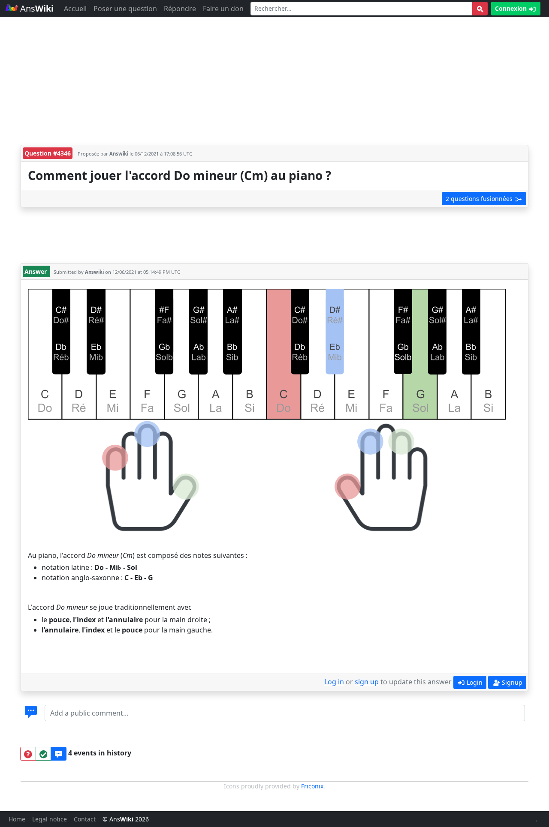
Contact (85, 819)
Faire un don (223, 8)
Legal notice (49, 819)
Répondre (180, 8)
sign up (367, 681)
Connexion (511, 8)
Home (17, 819)
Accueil (75, 8)
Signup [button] (511, 682)
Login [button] (474, 682)
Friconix (312, 786)
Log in (334, 681)
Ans (36, 8)
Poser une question (125, 8)
